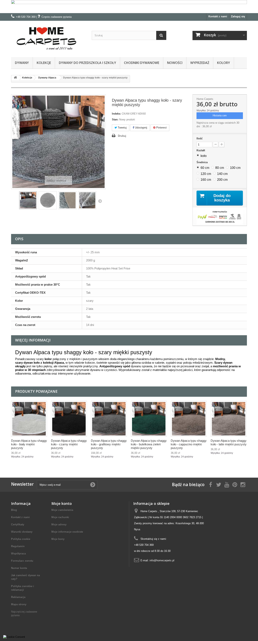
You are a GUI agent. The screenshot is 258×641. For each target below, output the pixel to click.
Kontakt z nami (217, 16)
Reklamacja (18, 597)
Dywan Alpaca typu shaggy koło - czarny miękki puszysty (69, 444)
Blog (14, 510)
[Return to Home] (15, 77)
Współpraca (18, 553)
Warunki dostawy (21, 531)
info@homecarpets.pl (162, 560)
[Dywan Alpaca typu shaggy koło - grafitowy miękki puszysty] (109, 419)
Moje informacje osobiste (67, 531)
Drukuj (122, 135)
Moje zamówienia (62, 510)
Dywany (22, 63)
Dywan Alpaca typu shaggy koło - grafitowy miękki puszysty (109, 444)
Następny (100, 201)
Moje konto (61, 503)
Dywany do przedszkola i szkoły (87, 63)
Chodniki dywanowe (141, 63)
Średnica (202, 162)
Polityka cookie (20, 539)
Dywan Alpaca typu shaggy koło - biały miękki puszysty (29, 444)
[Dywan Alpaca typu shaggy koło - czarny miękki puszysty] (69, 419)
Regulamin (18, 546)
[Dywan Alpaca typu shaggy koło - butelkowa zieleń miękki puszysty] (149, 419)
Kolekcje (44, 63)
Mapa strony (18, 604)
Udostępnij (140, 127)
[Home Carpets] (48, 38)
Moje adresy (59, 524)
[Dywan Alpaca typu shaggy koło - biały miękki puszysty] (29, 419)
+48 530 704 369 (25, 16)
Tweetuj (122, 127)
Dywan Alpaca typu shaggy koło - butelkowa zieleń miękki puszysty (149, 444)
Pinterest (161, 127)
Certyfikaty (17, 524)
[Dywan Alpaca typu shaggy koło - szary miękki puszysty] (28, 200)
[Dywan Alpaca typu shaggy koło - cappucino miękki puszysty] (189, 419)
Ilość (200, 138)
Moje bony (57, 539)
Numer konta (19, 568)
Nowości (174, 63)
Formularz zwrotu (22, 560)
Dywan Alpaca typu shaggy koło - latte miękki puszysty (229, 442)
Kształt (201, 150)
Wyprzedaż (199, 63)
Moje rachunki (60, 517)
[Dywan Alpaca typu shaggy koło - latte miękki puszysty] (229, 419)
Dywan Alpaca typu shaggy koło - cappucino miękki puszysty (189, 444)
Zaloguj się (238, 16)
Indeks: (116, 113)
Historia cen (220, 115)
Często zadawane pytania (57, 16)
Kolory (223, 63)
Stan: (115, 119)
